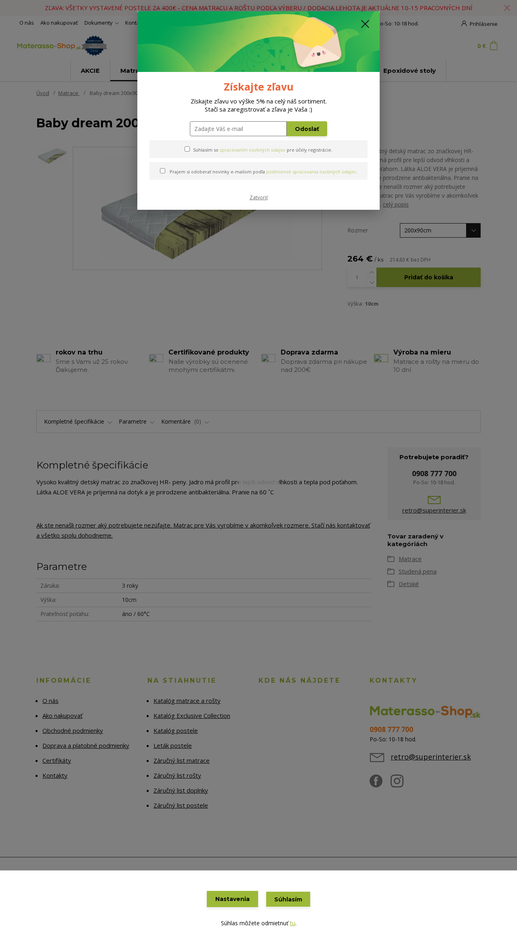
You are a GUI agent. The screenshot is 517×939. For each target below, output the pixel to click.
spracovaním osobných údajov (253, 150)
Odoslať (307, 129)
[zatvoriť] (365, 23)
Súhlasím (288, 899)
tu (292, 923)
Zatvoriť (259, 197)
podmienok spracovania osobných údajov (311, 172)
